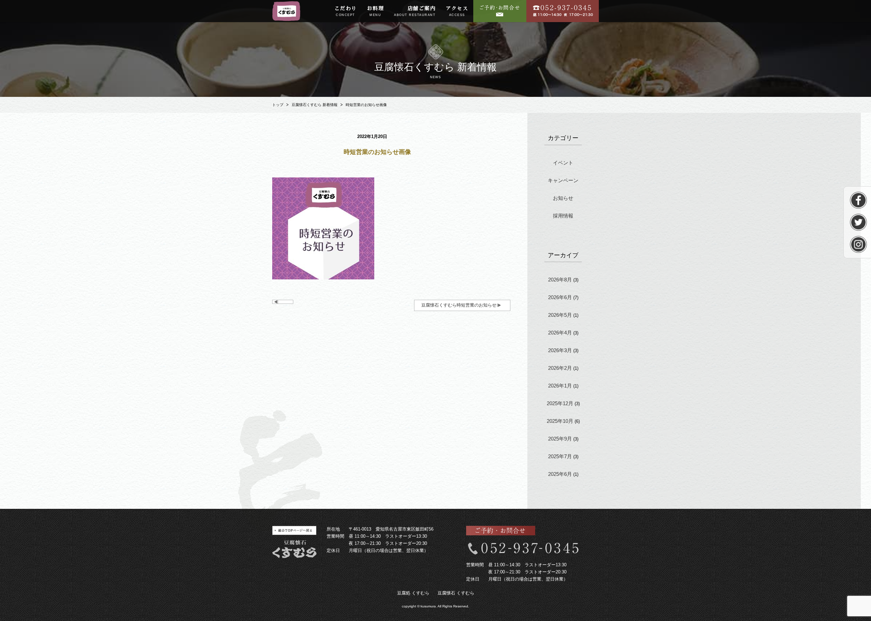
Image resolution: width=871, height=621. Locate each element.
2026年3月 (560, 350)
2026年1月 (560, 386)
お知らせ (563, 198)
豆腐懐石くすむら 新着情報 (315, 105)
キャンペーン (563, 180)
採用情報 (563, 216)
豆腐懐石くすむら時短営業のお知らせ (458, 305)
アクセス (457, 11)
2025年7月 (560, 456)
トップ (277, 105)
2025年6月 (560, 474)
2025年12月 (560, 403)
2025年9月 (560, 439)
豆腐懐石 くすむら (456, 593)
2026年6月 (560, 297)
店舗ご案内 (415, 11)
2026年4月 (560, 332)
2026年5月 (560, 315)
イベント (563, 163)
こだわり (345, 11)
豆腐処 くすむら (413, 593)
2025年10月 (560, 421)
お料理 (375, 11)
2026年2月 (560, 368)
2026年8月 (560, 279)
